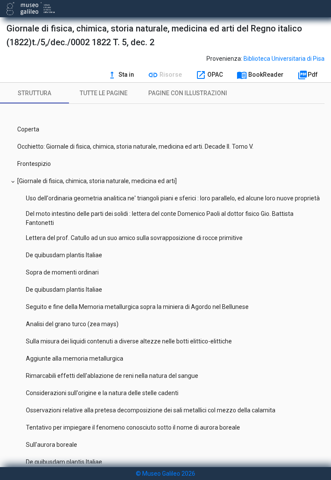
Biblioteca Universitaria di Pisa (284, 58)
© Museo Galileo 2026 (165, 473)
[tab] (34, 93)
